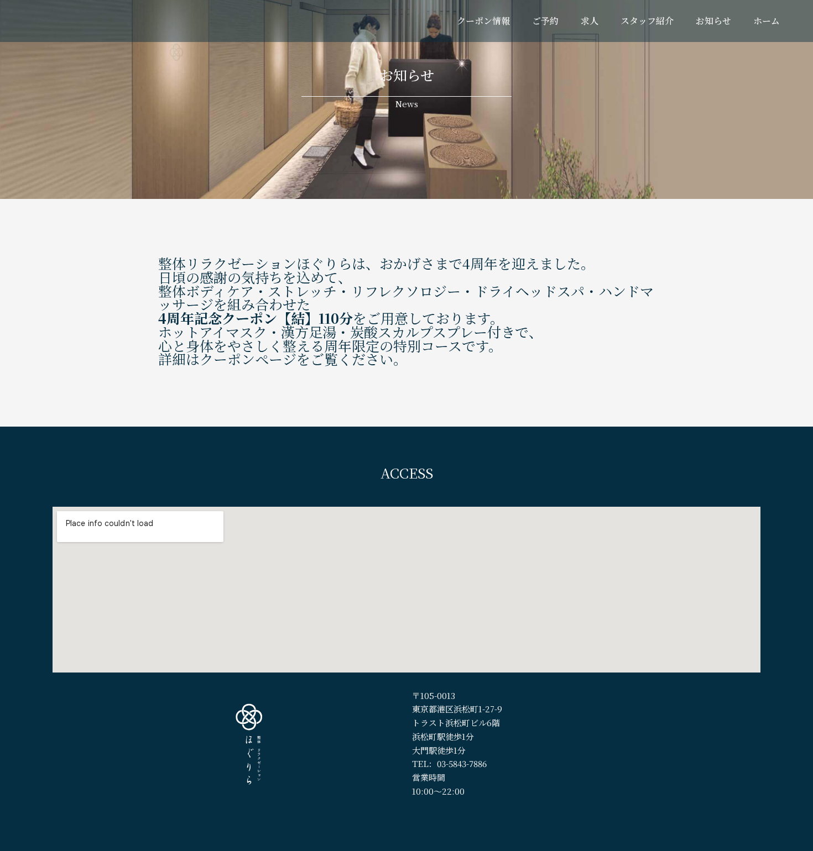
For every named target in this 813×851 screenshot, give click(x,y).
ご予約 (545, 20)
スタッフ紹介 (647, 20)
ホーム (766, 20)
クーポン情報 (483, 20)
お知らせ (713, 20)
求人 (589, 20)
